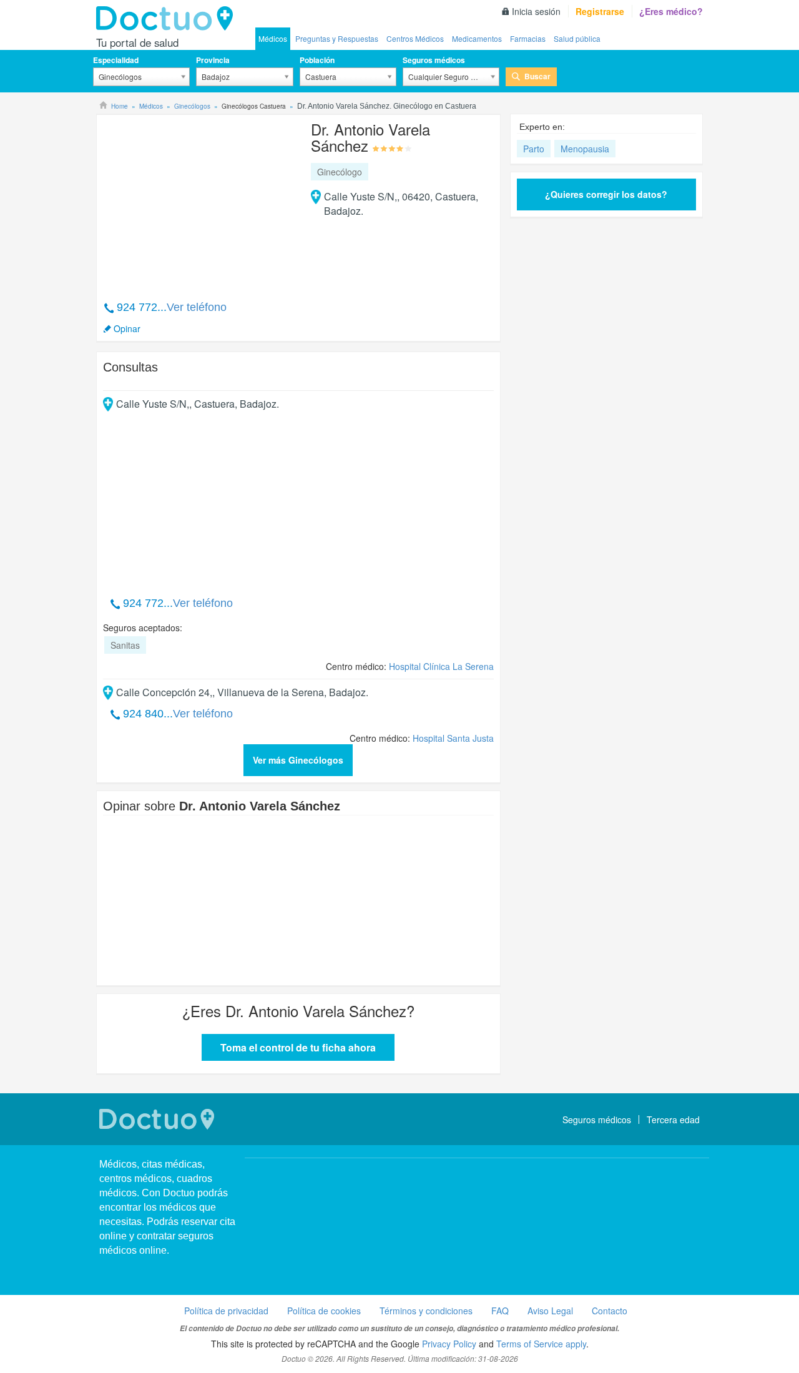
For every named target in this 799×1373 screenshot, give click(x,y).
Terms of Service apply (541, 1343)
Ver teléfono (197, 307)
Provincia (213, 60)
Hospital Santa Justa (453, 738)
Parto (533, 148)
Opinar (127, 328)
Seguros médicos (434, 60)
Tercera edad (673, 1119)
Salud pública (577, 38)
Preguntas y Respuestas (336, 38)
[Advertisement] (198, 201)
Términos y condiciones (426, 1310)
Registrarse (600, 11)
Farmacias (528, 38)
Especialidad (116, 60)
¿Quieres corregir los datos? (606, 194)
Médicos (272, 38)
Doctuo (168, 18)
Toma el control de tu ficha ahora (298, 1047)
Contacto (609, 1310)
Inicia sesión (536, 11)
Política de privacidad (226, 1310)
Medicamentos (477, 38)
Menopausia (585, 148)
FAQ (500, 1310)
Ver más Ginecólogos (298, 760)
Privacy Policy (449, 1343)
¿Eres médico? (671, 11)
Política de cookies (324, 1310)
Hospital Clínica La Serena (441, 666)
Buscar (537, 76)
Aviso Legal (550, 1310)
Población (317, 60)
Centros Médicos (415, 38)
